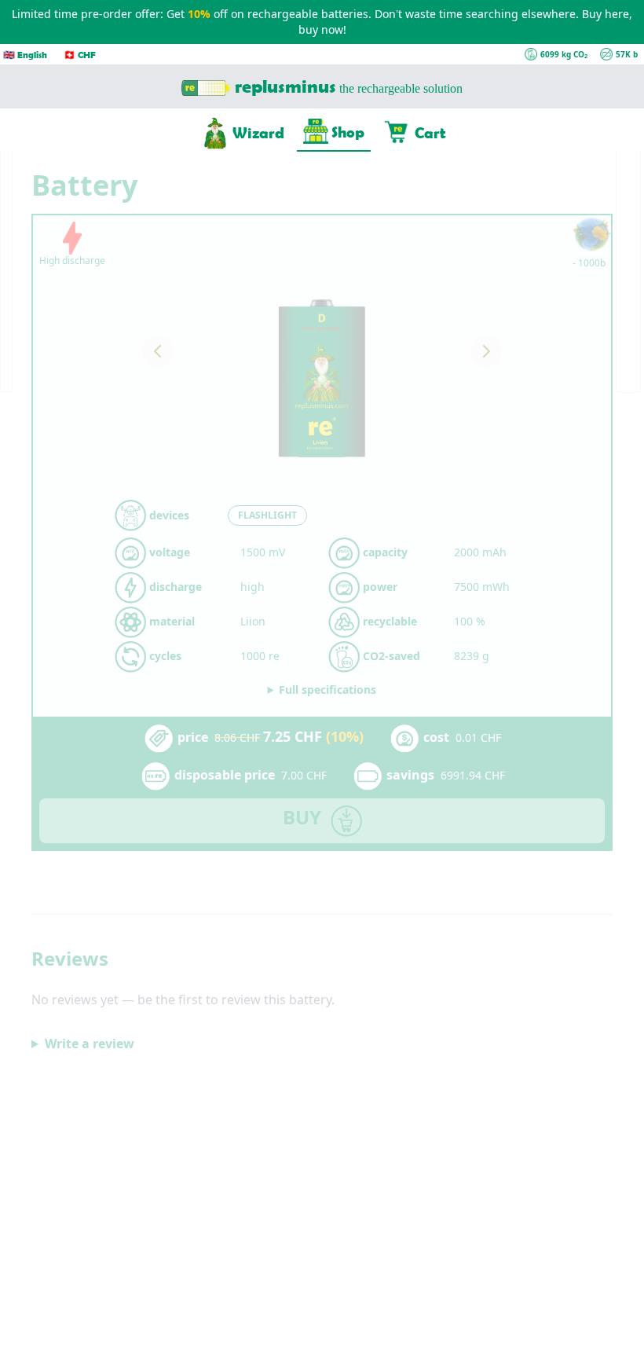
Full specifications (327, 689)
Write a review (89, 1043)
